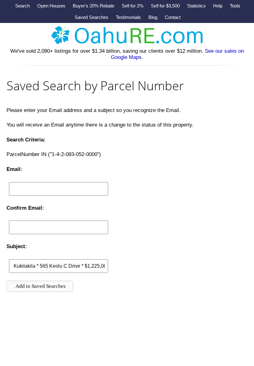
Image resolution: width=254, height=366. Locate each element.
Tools (235, 5)
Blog (152, 17)
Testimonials (128, 17)
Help (217, 5)
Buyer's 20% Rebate (93, 5)
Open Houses (51, 5)
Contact (173, 17)
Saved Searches (91, 17)
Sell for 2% (132, 5)
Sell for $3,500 (165, 5)
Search (22, 5)
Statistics (196, 5)
